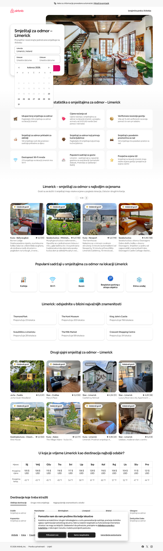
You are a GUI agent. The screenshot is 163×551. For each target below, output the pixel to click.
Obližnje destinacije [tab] (18, 503)
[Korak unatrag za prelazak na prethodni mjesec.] (19, 67)
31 (19, 104)
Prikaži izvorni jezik (101, 3)
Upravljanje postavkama (111, 535)
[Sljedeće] (86, 198)
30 (49, 99)
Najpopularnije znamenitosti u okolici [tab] (68, 503)
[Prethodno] (77, 198)
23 (49, 94)
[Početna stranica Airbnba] (16, 11)
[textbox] (26, 60)
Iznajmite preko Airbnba (139, 10)
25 (24, 99)
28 (39, 99)
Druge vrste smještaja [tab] (40, 503)
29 (44, 99)
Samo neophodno (81, 535)
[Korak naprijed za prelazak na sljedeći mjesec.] (48, 67)
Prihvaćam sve (52, 535)
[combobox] (37, 51)
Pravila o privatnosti (36, 546)
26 (29, 99)
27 (34, 99)
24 (19, 99)
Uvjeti (49, 546)
